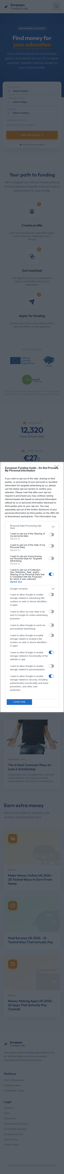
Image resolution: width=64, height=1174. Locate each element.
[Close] (57, 468)
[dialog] (32, 587)
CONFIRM (19, 702)
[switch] (51, 534)
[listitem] (32, 527)
